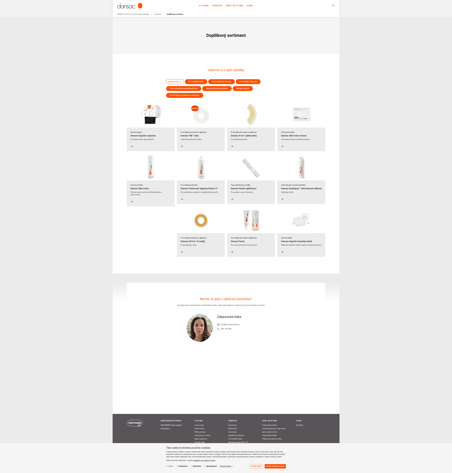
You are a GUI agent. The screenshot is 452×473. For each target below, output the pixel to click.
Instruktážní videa (235, 439)
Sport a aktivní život (269, 432)
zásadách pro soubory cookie (204, 460)
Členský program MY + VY (238, 442)
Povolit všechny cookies (275, 466)
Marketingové (211, 466)
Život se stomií (234, 5)
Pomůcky (217, 5)
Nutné (171, 466)
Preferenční (182, 466)
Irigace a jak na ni (201, 439)
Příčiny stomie (200, 432)
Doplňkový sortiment (236, 435)
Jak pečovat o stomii (202, 435)
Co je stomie (199, 425)
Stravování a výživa (269, 425)
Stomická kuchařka (269, 435)
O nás (250, 5)
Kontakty (299, 425)
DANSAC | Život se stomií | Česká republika (133, 14)
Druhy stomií (199, 429)
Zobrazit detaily (225, 466)
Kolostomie (232, 429)
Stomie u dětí (200, 442)
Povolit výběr (256, 466)
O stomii (203, 5)
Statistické (197, 466)
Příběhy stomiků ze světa (271, 439)
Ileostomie (232, 425)
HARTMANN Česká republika (171, 425)
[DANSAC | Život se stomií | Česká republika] (130, 5)
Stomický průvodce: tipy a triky (273, 429)
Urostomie (232, 432)
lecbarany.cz (165, 429)
